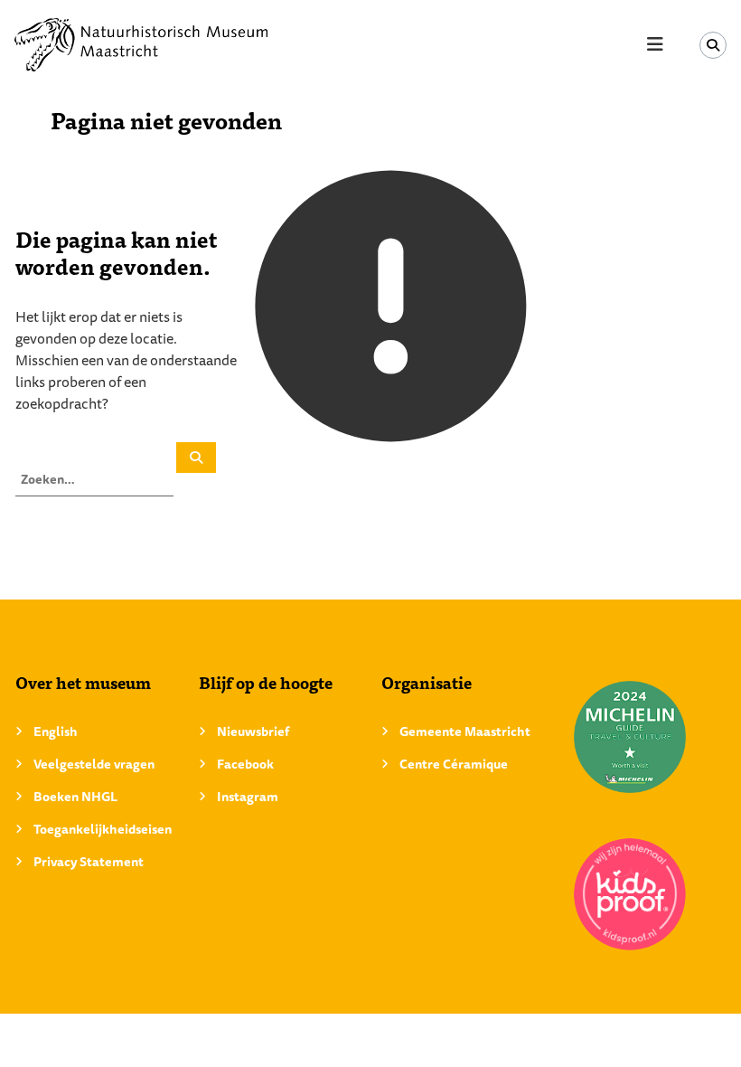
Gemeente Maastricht (464, 731)
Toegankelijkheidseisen (102, 829)
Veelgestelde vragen (94, 764)
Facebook (245, 764)
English (55, 731)
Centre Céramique (453, 764)
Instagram (247, 797)
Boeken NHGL (75, 797)
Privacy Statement (88, 862)
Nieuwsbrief (253, 731)
